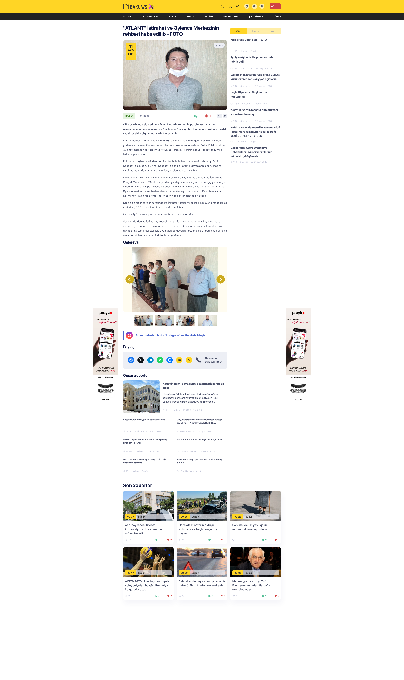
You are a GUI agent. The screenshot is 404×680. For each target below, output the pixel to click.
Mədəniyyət (230, 16)
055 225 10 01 (214, 361)
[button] (221, 279)
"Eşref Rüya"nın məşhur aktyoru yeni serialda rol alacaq (254, 112)
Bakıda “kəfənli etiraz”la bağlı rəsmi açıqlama (199, 439)
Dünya (277, 16)
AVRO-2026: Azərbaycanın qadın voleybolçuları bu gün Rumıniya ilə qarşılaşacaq (148, 585)
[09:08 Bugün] (255, 561)
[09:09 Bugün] (202, 561)
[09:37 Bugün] (148, 505)
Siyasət (128, 16)
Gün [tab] (238, 31)
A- (219, 116)
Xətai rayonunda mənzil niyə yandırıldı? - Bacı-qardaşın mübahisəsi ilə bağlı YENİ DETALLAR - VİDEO (255, 132)
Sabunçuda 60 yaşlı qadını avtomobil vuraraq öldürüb (199, 461)
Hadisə (208, 16)
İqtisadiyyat (150, 16)
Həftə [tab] (255, 31)
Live (278, 6)
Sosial (172, 16)
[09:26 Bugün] (255, 505)
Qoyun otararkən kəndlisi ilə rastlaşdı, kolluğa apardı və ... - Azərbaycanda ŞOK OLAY (199, 421)
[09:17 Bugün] (148, 561)
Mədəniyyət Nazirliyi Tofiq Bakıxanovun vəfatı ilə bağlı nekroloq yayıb (251, 585)
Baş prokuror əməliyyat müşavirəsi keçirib (144, 419)
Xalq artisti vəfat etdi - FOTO (248, 39)
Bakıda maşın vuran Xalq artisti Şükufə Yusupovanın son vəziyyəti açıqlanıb (255, 77)
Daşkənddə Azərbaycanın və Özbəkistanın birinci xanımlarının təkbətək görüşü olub (251, 152)
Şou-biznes (256, 16)
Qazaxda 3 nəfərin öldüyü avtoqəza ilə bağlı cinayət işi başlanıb (144, 461)
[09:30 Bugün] (202, 505)
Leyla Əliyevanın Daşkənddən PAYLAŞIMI (249, 94)
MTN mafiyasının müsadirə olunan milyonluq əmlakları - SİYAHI (145, 441)
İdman (190, 16)
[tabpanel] (255, 101)
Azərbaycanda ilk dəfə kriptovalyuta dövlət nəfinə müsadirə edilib (143, 529)
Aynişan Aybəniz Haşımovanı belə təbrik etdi (251, 59)
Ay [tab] (272, 31)
